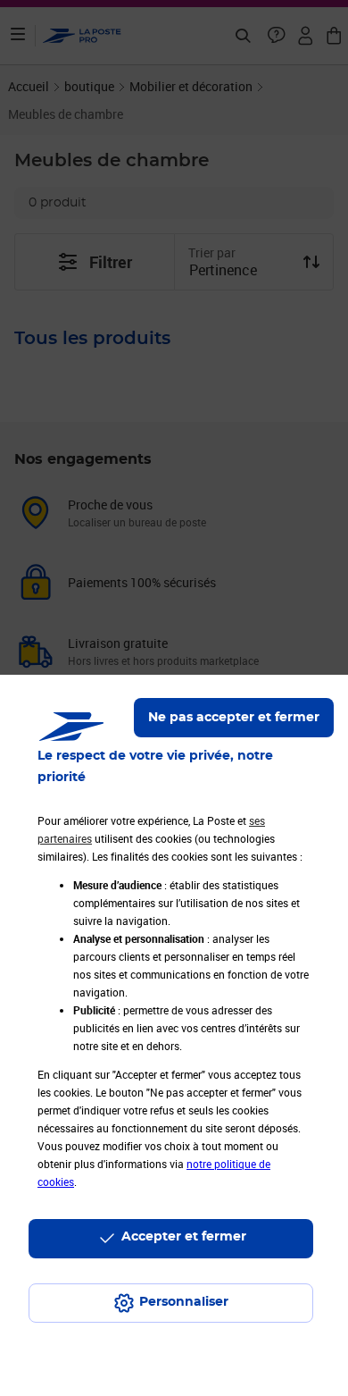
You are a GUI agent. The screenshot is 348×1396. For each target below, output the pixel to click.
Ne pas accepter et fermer (233, 717)
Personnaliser (183, 1302)
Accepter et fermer (183, 1237)
